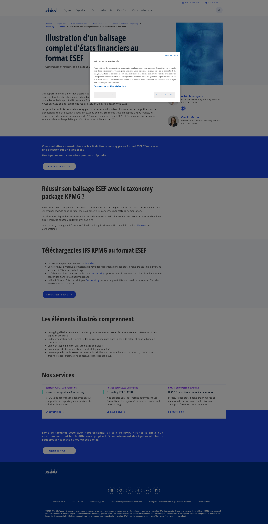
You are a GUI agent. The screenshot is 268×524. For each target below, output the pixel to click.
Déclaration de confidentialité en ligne (110, 86)
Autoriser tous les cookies (104, 95)
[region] (135, 77)
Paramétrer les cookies (164, 95)
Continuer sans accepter (170, 55)
